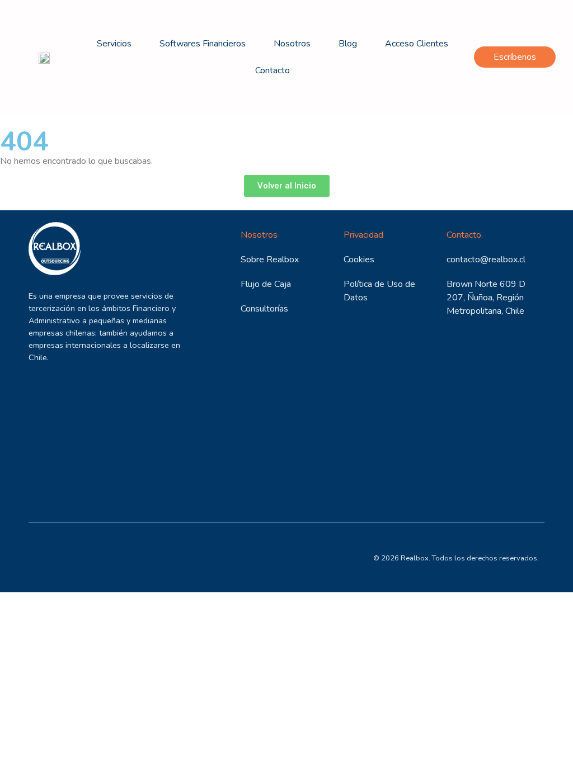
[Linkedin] (41, 557)
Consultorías (264, 309)
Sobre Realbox (270, 259)
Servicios (114, 43)
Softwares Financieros (202, 43)
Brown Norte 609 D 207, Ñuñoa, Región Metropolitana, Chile (486, 297)
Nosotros (292, 43)
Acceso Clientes (416, 43)
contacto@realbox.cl (486, 259)
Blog (348, 43)
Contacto (272, 70)
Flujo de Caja (266, 284)
